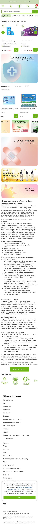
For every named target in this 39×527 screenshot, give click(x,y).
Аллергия (16, 16)
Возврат (6, 416)
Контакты (6, 413)
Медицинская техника (11, 468)
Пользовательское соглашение (10, 514)
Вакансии (7, 406)
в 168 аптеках (7, 46)
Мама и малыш (9, 465)
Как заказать (8, 400)
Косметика (7, 455)
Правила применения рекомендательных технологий (16, 513)
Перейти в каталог (20, 369)
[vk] (4, 503)
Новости (6, 409)
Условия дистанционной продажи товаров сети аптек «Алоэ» (18, 516)
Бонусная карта (9, 426)
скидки (6, 15)
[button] (35, 32)
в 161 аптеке (26, 46)
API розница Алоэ (7, 518)
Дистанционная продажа (12, 422)
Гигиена (30, 16)
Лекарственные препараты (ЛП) (15, 459)
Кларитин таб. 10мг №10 (28, 109)
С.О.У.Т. (4, 517)
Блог (5, 403)
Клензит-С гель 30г (27, 40)
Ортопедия (7, 478)
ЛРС (4, 462)
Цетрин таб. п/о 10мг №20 (9, 109)
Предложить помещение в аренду (16, 435)
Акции (5, 432)
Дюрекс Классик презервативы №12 (8, 41)
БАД (23, 16)
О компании (8, 438)
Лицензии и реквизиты (12, 419)
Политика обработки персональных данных (13, 515)
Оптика (6, 475)
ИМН (36, 16)
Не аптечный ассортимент (13, 471)
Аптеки (6, 429)
